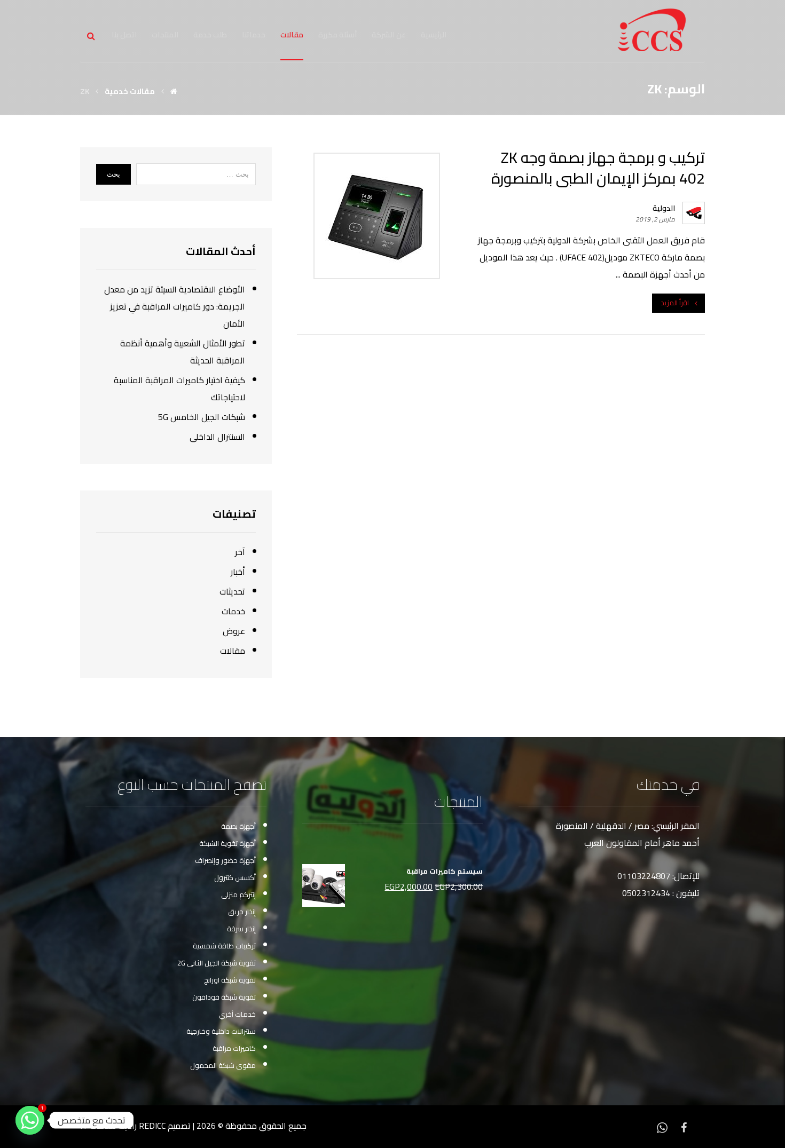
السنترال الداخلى (217, 437)
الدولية (664, 208)
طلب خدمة (210, 35)
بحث (113, 174)
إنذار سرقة (241, 928)
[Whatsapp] (662, 1126)
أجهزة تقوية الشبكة (227, 843)
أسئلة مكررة (337, 35)
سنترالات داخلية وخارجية (221, 1031)
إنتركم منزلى (238, 894)
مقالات (291, 35)
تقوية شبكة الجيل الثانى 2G (216, 962)
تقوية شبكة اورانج (230, 979)
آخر (240, 552)
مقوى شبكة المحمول (223, 1065)
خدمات (233, 611)
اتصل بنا (124, 35)
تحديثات (232, 591)
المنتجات (165, 35)
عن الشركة (389, 35)
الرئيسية (433, 35)
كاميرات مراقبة (234, 1048)
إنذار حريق (242, 911)
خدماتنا (253, 35)
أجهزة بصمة (238, 826)
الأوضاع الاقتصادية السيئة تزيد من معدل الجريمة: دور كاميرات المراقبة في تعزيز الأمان (174, 306)
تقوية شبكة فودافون (224, 997)
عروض (234, 631)
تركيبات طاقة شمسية (224, 945)
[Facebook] (683, 1126)
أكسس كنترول (235, 877)
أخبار (238, 572)
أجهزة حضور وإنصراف (225, 860)
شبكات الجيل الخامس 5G (201, 417)
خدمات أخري (237, 1014)
